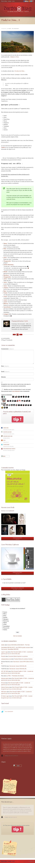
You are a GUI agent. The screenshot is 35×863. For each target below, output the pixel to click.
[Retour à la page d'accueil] (17, 12)
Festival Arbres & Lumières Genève (23, 659)
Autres (5, 629)
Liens (13, 1)
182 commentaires (15, 28)
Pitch (5, 248)
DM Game (4, 691)
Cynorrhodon (7, 307)
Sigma (5, 622)
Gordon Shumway (9, 264)
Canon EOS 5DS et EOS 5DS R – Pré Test (18, 644)
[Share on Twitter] (1, 217)
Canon (5, 612)
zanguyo (6, 287)
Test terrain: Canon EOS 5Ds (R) (17, 666)
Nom (5, 366)
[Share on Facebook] (1, 220)
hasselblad (6, 626)
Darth (10, 28)
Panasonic (6, 628)
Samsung (6, 621)
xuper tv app (4, 652)
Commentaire (7, 349)
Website (3, 377)
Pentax (5, 617)
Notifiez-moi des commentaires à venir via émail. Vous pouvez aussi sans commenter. (16, 390)
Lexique (9, 1)
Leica (4, 624)
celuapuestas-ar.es (6, 659)
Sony (4, 615)
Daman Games (5, 687)
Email (5, 371)
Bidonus (6, 303)
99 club (3, 682)
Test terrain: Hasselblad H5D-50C (9, 649)
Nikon (5, 613)
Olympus (5, 619)
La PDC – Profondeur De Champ (15, 675)
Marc (5, 291)
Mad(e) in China (14, 57)
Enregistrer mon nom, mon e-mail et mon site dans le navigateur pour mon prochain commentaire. (16, 385)
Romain (3, 656)
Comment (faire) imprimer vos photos (18, 656)
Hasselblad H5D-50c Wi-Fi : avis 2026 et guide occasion (15, 647)
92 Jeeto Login (5, 696)
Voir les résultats (17, 636)
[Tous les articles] (18, 335)
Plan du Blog (4, 1)
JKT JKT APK (4, 671)
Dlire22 (5, 271)
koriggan (6, 314)
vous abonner (16, 391)
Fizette (5, 293)
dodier (2, 644)
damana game (5, 678)
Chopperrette (7, 261)
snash (5, 296)
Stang (5, 243)
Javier (5, 278)
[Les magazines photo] (20, 334)
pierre (5, 257)
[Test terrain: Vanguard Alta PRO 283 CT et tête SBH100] (14, 334)
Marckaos (6, 275)
